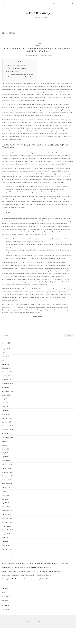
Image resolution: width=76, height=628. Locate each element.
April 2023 (5, 503)
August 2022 (6, 534)
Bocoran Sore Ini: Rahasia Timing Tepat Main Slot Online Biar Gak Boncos (26, 575)
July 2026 (5, 352)
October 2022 (6, 526)
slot (3, 592)
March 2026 (6, 368)
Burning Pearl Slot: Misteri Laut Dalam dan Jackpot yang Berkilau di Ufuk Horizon (29, 579)
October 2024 (6, 433)
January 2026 (6, 376)
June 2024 (5, 449)
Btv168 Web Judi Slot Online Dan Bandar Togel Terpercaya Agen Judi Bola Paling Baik (37, 49)
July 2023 (5, 491)
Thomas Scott (47, 55)
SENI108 (5, 601)
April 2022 (5, 541)
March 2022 (6, 545)
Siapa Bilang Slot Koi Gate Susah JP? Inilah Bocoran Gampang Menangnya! (26, 567)
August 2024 (6, 441)
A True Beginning (38, 13)
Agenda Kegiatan (13, 71)
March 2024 (6, 460)
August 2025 (6, 395)
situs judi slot (6, 597)
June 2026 (5, 356)
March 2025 (6, 414)
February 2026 (7, 372)
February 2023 (7, 511)
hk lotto (5, 588)
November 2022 (7, 522)
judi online (18, 297)
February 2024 (7, 464)
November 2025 (7, 383)
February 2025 (7, 418)
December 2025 (7, 379)
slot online (5, 605)
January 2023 (6, 514)
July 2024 (5, 445)
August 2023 (6, 487)
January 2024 (6, 468)
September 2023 (7, 484)
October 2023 (6, 480)
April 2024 (5, 457)
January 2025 (6, 422)
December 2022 (7, 518)
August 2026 (6, 349)
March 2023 (6, 507)
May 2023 (5, 499)
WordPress (50, 622)
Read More (37, 317)
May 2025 (5, 406)
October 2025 (6, 387)
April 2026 (5, 364)
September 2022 (7, 530)
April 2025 (5, 410)
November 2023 (7, 476)
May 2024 (5, 453)
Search (69, 335)
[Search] (72, 3)
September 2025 (7, 391)
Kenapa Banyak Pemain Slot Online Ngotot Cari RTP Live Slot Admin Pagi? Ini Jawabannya (31, 571)
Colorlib (37, 622)
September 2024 (7, 437)
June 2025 (5, 403)
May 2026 (5, 360)
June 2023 (5, 495)
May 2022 (5, 538)
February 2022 (7, 549)
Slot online (6, 609)
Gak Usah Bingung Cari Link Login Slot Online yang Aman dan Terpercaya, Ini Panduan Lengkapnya (35, 563)
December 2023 (7, 472)
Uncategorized (37, 43)
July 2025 (5, 399)
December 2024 (7, 426)
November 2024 (7, 430)
